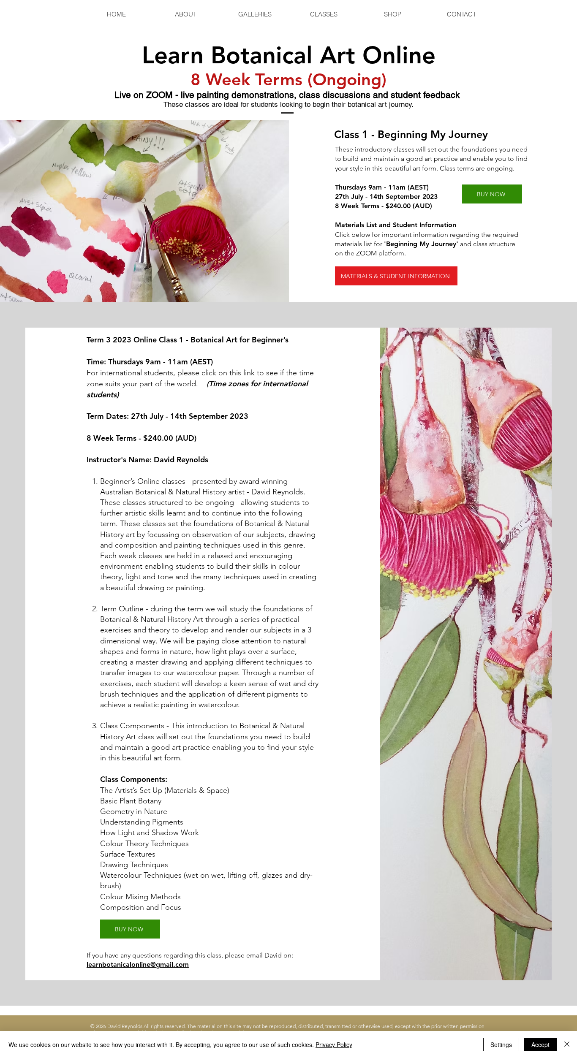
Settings (501, 1044)
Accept (540, 1044)
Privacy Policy (334, 1044)
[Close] (567, 1044)
